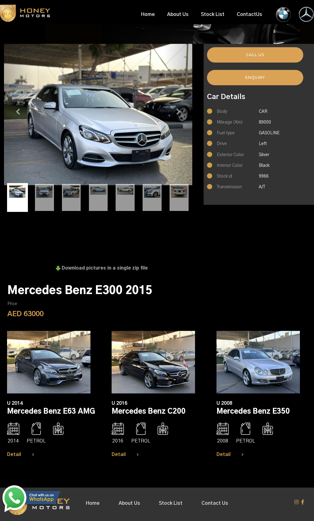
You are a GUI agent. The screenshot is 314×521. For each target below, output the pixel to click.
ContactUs (249, 14)
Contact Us (214, 503)
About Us (178, 14)
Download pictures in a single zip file (104, 268)
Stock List (212, 14)
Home (148, 14)
